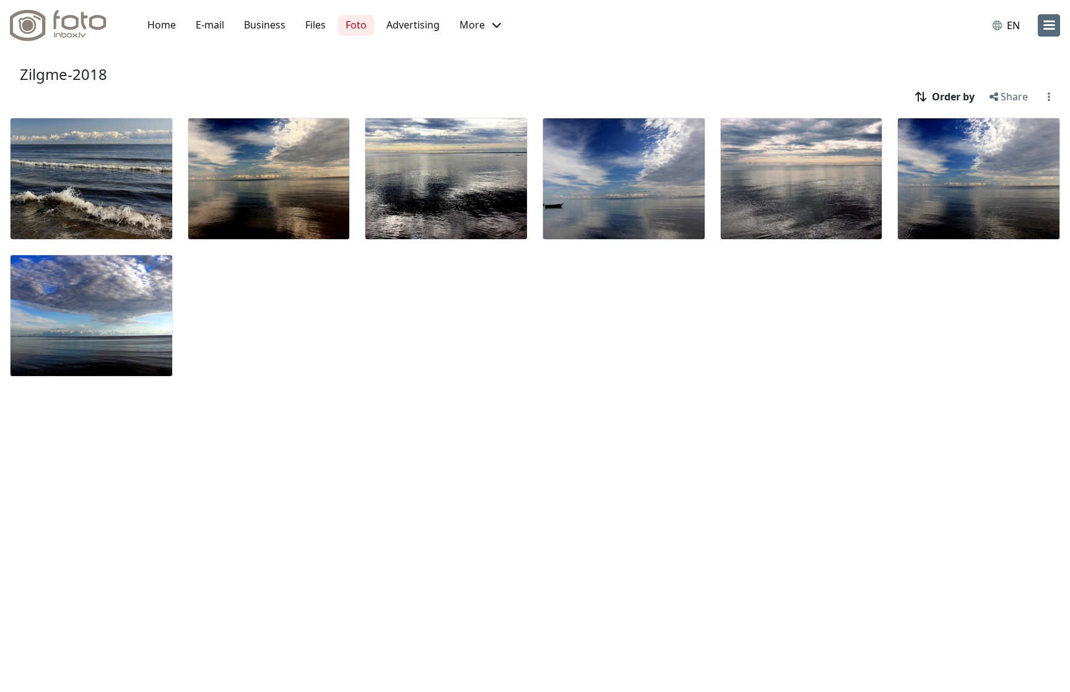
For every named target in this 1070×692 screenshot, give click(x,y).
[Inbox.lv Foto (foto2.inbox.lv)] (65, 25)
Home (161, 25)
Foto (356, 25)
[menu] (1049, 25)
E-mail (210, 25)
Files (315, 25)
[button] (480, 25)
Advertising (413, 25)
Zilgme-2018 (63, 74)
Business (264, 25)
